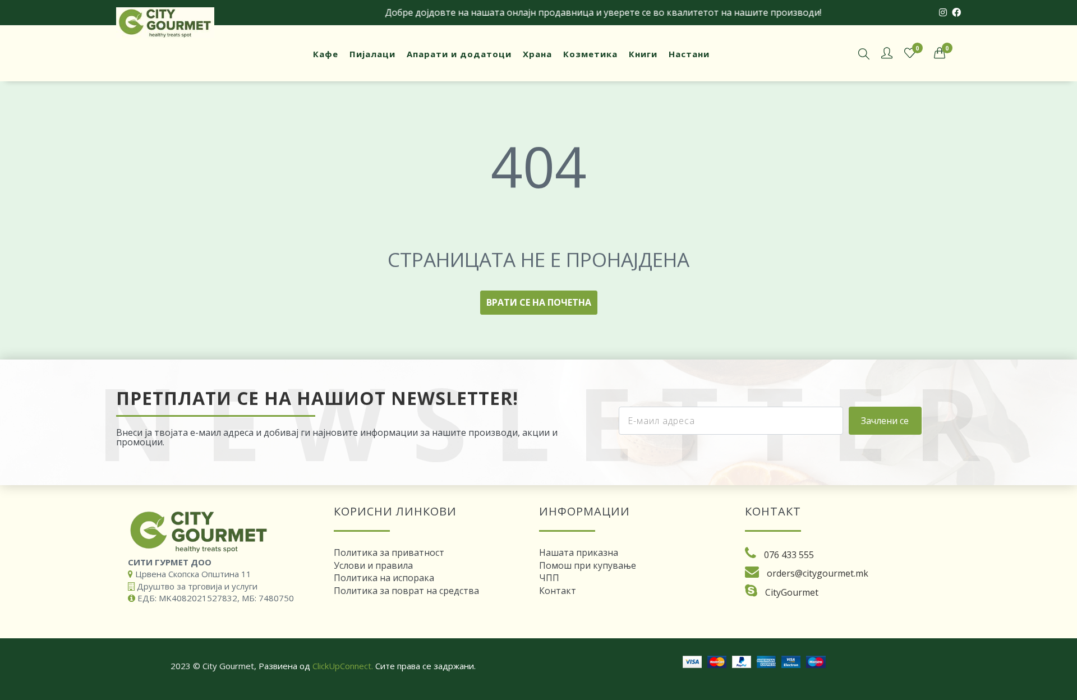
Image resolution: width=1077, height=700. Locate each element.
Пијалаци (372, 53)
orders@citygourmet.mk (817, 573)
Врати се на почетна (538, 302)
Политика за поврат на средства (406, 590)
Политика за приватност (389, 552)
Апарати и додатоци (459, 53)
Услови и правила (373, 565)
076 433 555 (789, 555)
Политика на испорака (384, 578)
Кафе (325, 53)
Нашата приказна (578, 552)
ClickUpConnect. (342, 665)
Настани (689, 53)
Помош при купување (587, 565)
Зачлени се (885, 421)
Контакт (557, 590)
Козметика (590, 53)
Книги (643, 53)
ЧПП (549, 578)
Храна (537, 53)
